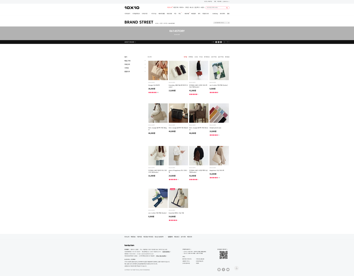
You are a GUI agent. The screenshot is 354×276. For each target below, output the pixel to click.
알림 (215, 1)
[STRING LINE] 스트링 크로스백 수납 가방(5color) (198, 86)
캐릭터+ (181, 7)
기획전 (187, 7)
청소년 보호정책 (159, 237)
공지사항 (183, 237)
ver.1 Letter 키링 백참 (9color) (157, 213)
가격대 (126, 68)
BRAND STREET (138, 22)
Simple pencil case (215, 128)
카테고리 (127, 64)
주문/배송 (219, 1)
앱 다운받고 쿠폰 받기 (222, 249)
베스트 (192, 7)
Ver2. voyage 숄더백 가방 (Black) (178, 128)
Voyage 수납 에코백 (154, 85)
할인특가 (197, 7)
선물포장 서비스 (186, 261)
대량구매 (175, 7)
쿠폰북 (197, 263)
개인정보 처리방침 (148, 237)
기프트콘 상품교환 (200, 259)
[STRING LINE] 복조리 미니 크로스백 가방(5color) (157, 171)
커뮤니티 (169, 7)
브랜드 (202, 7)
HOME (156, 23)
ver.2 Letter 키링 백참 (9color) (219, 85)
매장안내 (189, 237)
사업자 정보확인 (166, 251)
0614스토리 (151, 82)
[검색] (227, 7)
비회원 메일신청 (199, 261)
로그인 (205, 1)
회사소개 (126, 237)
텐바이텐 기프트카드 (187, 259)
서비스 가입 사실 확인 (161, 256)
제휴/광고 (176, 237)
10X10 (131, 7)
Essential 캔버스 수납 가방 (176, 213)
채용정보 (133, 237)
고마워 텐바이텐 (186, 263)
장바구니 (225, 1)
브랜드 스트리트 (163, 23)
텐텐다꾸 (127, 71)
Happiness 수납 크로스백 (217, 170)
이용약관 (139, 237)
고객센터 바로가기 (186, 249)
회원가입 (210, 1)
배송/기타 (127, 61)
